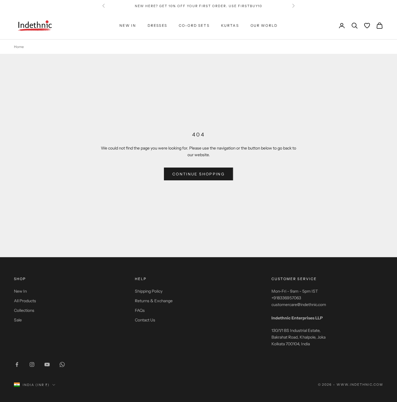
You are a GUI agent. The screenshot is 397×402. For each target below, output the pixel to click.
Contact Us (145, 320)
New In (20, 291)
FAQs (140, 310)
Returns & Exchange (154, 300)
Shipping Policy (148, 291)
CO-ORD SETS (194, 25)
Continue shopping (198, 174)
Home (19, 47)
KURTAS (230, 25)
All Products (25, 300)
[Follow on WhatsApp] (62, 364)
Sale (18, 320)
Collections (24, 310)
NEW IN (127, 25)
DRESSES (157, 25)
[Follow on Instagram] (32, 364)
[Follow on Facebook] (17, 364)
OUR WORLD (264, 25)
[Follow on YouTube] (47, 364)
